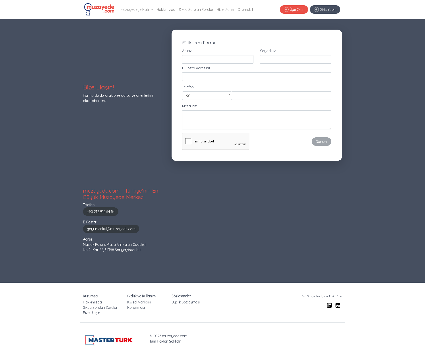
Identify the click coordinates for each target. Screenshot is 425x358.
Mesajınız (189, 106)
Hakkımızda (165, 9)
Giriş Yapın (327, 9)
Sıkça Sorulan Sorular (196, 9)
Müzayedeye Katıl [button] (135, 9)
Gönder (321, 141)
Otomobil (245, 9)
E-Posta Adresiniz (196, 68)
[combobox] (207, 95)
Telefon (188, 87)
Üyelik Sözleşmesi (186, 302)
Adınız (187, 51)
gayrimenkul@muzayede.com (111, 229)
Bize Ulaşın (225, 9)
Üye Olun (296, 9)
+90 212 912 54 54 (101, 211)
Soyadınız (268, 51)
